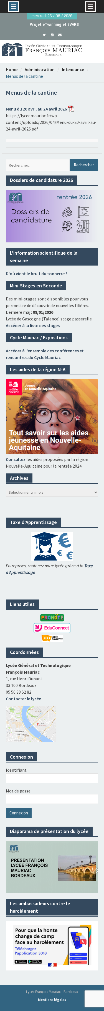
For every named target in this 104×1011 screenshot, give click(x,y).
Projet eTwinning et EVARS (54, 24)
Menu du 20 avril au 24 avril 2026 (36, 109)
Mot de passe (18, 791)
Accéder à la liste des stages (33, 325)
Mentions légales (52, 999)
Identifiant (16, 770)
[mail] (59, 34)
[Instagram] (52, 34)
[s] (44, 34)
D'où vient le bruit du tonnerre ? (36, 273)
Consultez (16, 459)
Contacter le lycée (23, 698)
